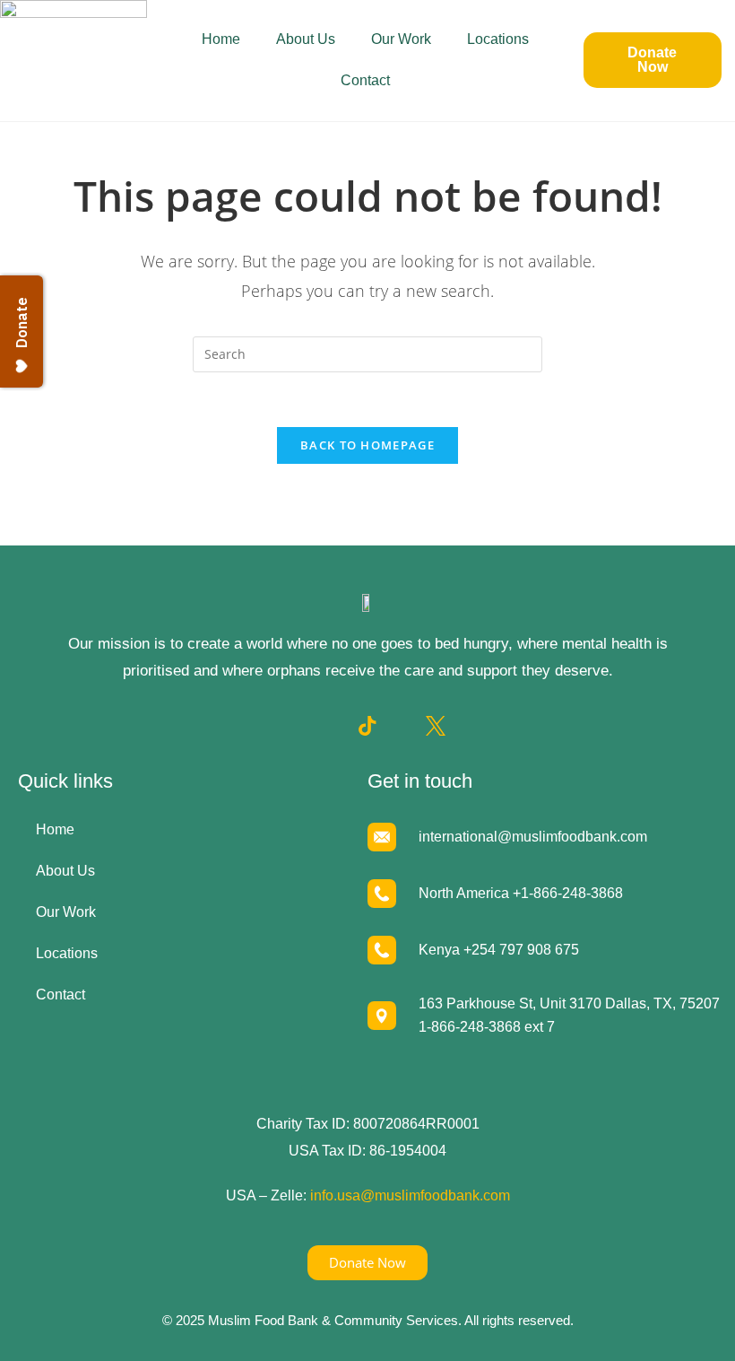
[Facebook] (299, 726)
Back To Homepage (367, 445)
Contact (365, 80)
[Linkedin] (401, 726)
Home (221, 39)
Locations (498, 39)
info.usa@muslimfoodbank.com (410, 1195)
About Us (305, 39)
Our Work (401, 39)
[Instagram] (333, 726)
